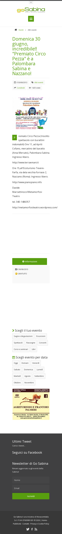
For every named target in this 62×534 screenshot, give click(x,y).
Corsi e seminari (21, 349)
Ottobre (17, 382)
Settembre (39, 376)
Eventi (21, 30)
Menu (31, 19)
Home (44, 520)
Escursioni (40, 336)
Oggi (16, 363)
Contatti (25, 524)
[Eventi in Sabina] (31, 2)
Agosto (28, 376)
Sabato (17, 369)
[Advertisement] (31, 235)
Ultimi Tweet (21, 441)
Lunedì (40, 369)
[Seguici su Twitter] (27, 529)
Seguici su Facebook (27, 452)
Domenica (28, 369)
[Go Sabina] (15, 30)
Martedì (17, 376)
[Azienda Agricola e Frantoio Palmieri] (31, 419)
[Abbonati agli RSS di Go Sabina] (36, 529)
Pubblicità (17, 524)
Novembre (29, 382)
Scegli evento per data (31, 357)
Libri (33, 349)
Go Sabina (18, 517)
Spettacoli (18, 342)
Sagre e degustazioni (23, 336)
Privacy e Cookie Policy (39, 524)
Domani (25, 363)
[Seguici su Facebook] (32, 529)
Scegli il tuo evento (28, 330)
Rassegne (30, 342)
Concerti (42, 342)
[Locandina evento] (31, 113)
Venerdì (35, 363)
